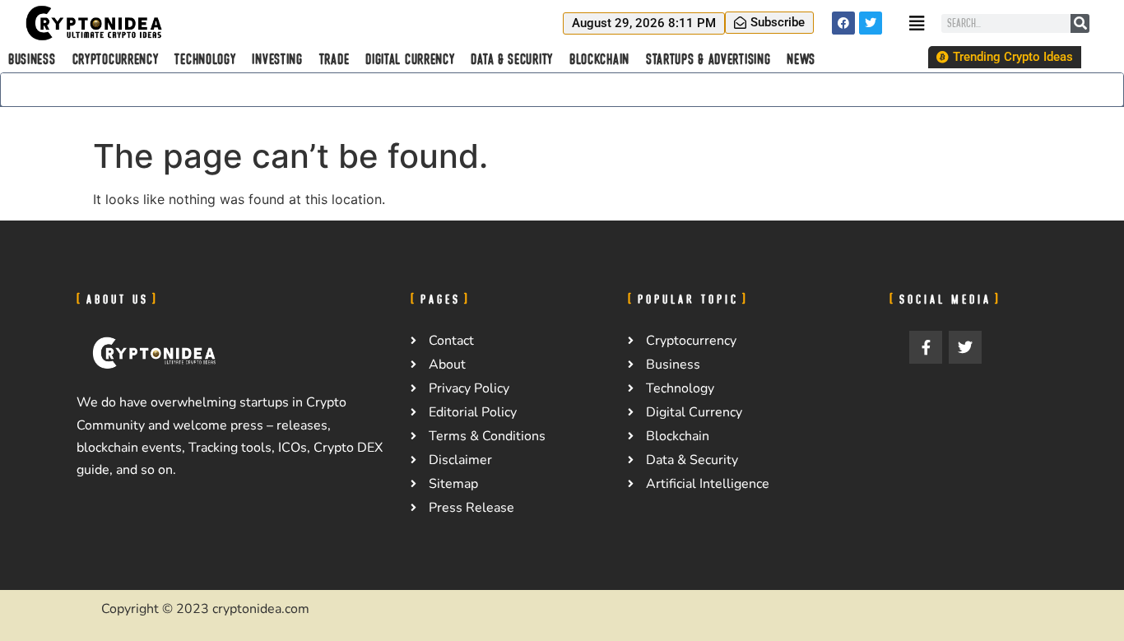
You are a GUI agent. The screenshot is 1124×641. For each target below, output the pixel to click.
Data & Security (512, 59)
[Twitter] (870, 23)
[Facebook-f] (925, 347)
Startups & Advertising (708, 59)
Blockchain (599, 59)
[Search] (1080, 23)
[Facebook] (843, 23)
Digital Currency (409, 59)
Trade (334, 59)
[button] (644, 23)
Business (32, 59)
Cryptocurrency (115, 59)
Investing (277, 59)
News (801, 59)
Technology (204, 59)
